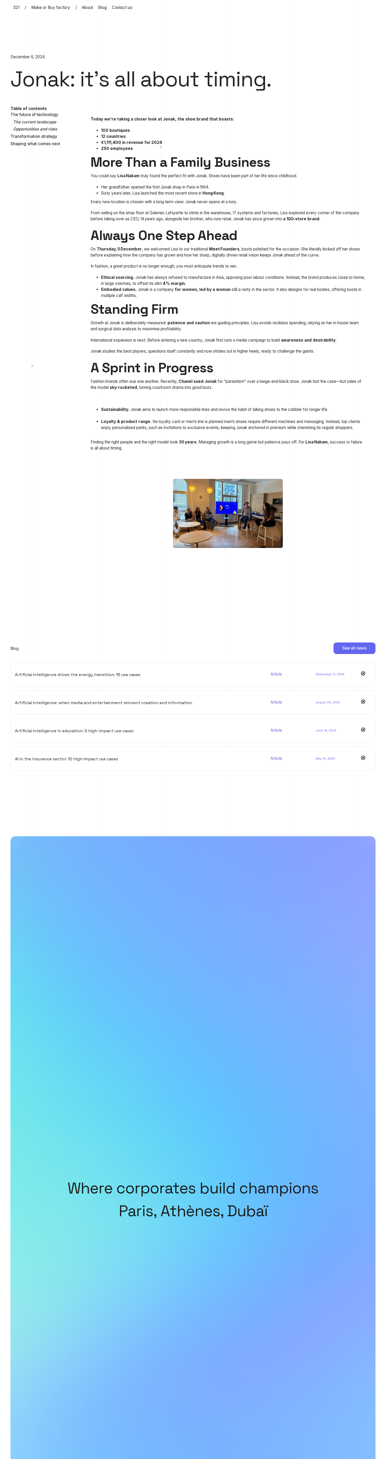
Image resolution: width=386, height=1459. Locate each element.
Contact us (122, 7)
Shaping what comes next (35, 143)
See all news (354, 648)
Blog (102, 7)
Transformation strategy (34, 136)
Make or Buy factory (50, 7)
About (87, 7)
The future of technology (34, 114)
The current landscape (34, 121)
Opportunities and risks (35, 129)
